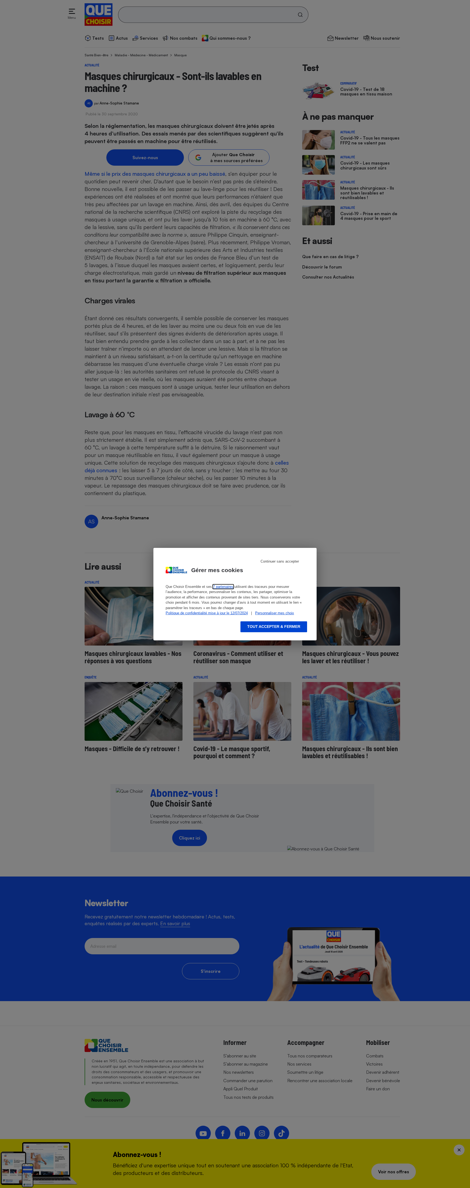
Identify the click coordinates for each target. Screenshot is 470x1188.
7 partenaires (223, 587)
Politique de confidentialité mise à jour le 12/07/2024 (207, 613)
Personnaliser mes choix (274, 613)
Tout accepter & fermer (273, 626)
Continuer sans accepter (280, 561)
